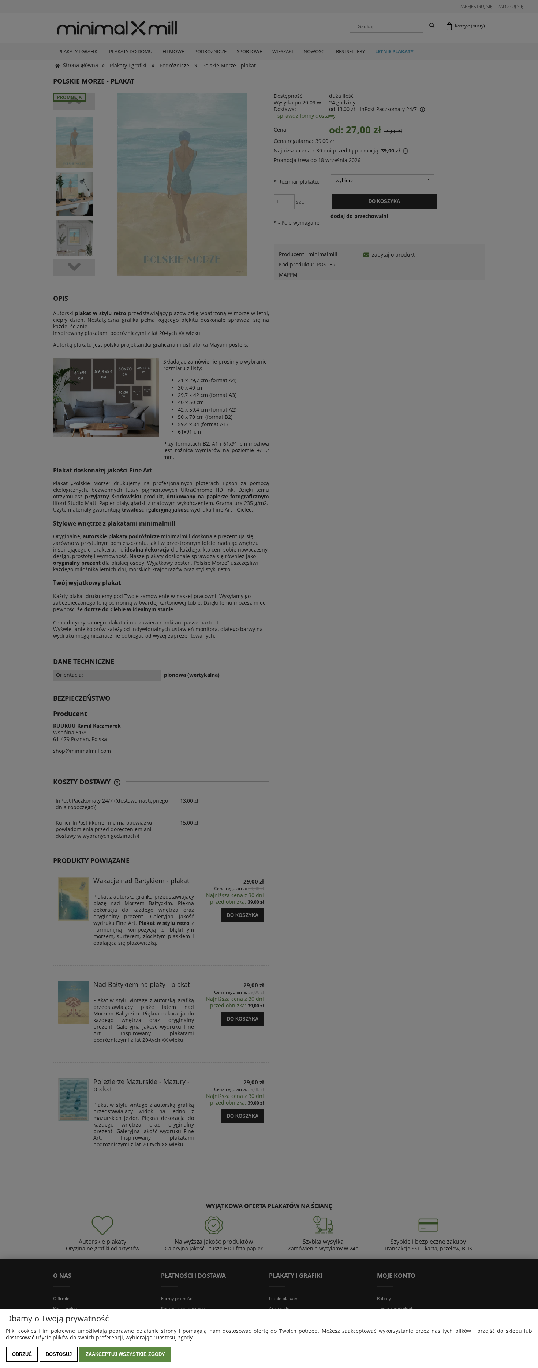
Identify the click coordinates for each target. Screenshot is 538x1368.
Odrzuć (22, 1354)
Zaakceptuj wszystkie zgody (125, 1354)
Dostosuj (59, 1354)
